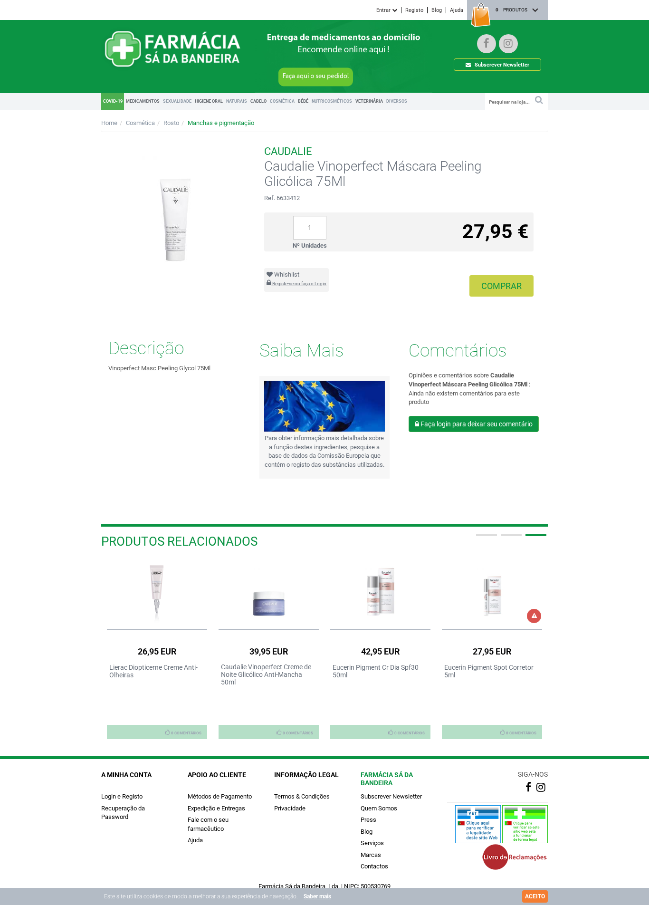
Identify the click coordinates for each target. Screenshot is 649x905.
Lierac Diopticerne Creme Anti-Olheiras (153, 671)
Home (109, 122)
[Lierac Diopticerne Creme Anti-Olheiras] (157, 592)
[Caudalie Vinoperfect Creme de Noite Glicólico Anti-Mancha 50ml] (269, 592)
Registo (414, 10)
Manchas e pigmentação (221, 122)
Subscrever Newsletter (501, 65)
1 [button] (485, 539)
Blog (436, 10)
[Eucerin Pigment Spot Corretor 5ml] (492, 592)
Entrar (384, 10)
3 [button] (535, 539)
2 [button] (510, 539)
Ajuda (456, 10)
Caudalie (288, 151)
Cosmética (140, 122)
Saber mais (317, 896)
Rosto (171, 122)
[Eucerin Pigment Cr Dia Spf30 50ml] (380, 592)
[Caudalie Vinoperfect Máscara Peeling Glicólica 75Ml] (175, 208)
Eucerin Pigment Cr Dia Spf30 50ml (376, 671)
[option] (157, 649)
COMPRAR (501, 286)
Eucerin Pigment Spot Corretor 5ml (489, 671)
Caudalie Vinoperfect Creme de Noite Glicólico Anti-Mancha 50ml (266, 674)
